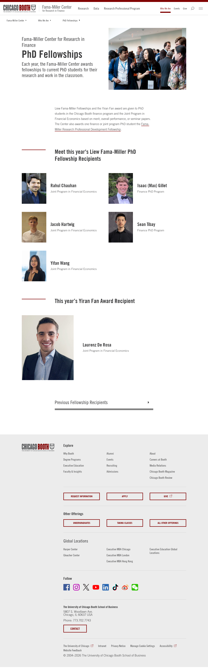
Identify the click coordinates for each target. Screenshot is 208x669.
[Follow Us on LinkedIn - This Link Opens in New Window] (105, 587)
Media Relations (158, 465)
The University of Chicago (76, 646)
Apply (125, 496)
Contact (75, 628)
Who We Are (165, 8)
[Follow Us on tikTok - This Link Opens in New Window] (115, 587)
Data (96, 8)
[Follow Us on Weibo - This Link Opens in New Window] (125, 587)
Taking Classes (124, 522)
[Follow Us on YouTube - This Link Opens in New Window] (96, 587)
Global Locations (75, 540)
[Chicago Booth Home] (19, 8)
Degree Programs (72, 459)
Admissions (112, 471)
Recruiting (112, 465)
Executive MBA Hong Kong (120, 561)
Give (185, 8)
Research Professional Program (122, 8)
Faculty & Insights (72, 471)
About (153, 453)
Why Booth (68, 453)
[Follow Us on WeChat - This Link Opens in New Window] (135, 587)
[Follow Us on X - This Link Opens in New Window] (86, 587)
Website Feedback (72, 650)
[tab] (104, 402)
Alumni (110, 453)
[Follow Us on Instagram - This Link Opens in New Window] (76, 587)
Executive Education (73, 465)
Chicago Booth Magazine (162, 471)
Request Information (81, 496)
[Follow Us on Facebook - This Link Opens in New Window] (66, 587)
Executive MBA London (118, 555)
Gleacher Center (71, 555)
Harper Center (70, 549)
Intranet (102, 646)
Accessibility (166, 646)
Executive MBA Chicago (118, 549)
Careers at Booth (158, 459)
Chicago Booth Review (161, 477)
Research (83, 8)
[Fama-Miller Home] (55, 8)
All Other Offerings (168, 522)
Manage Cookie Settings (142, 646)
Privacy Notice (118, 646)
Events (177, 8)
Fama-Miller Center (15, 20)
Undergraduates (81, 522)
